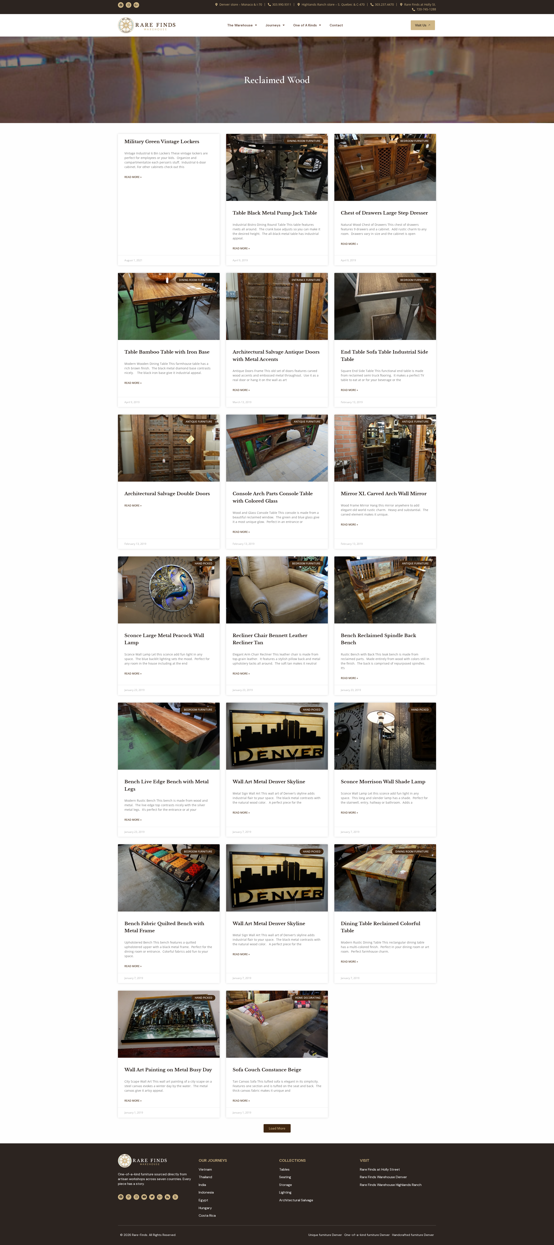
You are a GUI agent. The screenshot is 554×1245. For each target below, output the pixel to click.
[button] (402, 25)
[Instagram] (128, 5)
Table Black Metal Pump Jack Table (275, 213)
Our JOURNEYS (213, 1160)
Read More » (133, 177)
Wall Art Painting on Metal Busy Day (168, 1070)
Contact (336, 25)
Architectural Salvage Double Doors (167, 494)
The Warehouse (240, 25)
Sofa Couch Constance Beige (267, 1070)
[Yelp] (175, 1197)
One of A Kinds (305, 25)
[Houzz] (167, 1197)
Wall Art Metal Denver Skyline (269, 782)
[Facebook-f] (121, 5)
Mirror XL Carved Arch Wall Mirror (384, 494)
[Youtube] (144, 1197)
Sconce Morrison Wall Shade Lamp (383, 782)
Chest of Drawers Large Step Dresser (384, 213)
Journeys (273, 25)
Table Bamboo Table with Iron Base (166, 352)
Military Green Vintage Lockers (161, 141)
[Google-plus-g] (136, 5)
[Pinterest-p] (128, 1197)
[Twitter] (152, 1197)
